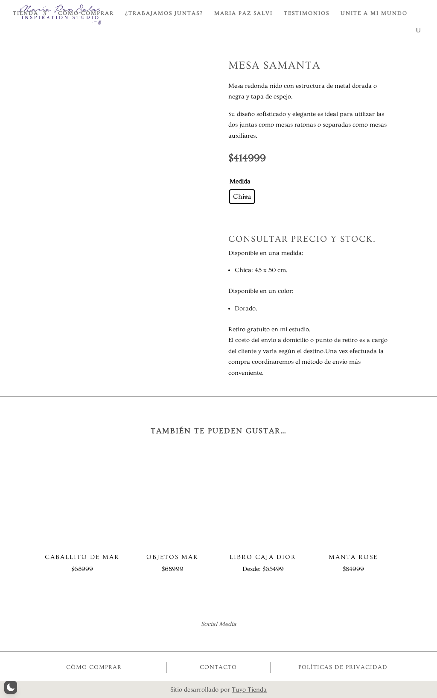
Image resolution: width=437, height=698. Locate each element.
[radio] (242, 196)
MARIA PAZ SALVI (243, 13)
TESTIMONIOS (306, 13)
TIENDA (25, 13)
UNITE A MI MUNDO (374, 13)
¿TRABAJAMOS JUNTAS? (164, 13)
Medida (240, 181)
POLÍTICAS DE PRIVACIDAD (342, 667)
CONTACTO (218, 667)
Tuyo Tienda (249, 689)
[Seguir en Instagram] (230, 637)
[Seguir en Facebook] (207, 637)
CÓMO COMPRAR (86, 13)
